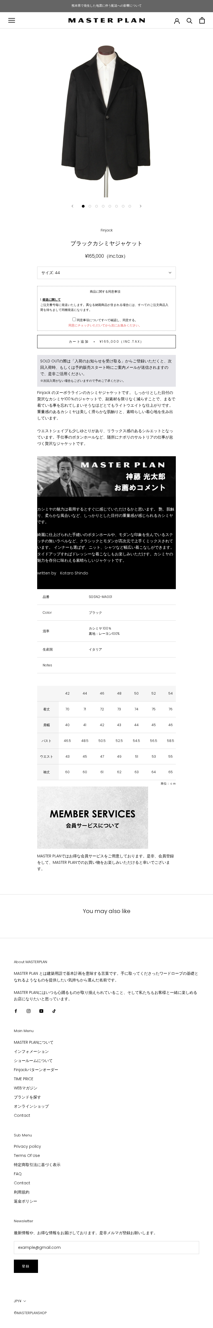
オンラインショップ (31, 1106)
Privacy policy (27, 1146)
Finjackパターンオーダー (36, 1069)
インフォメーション (31, 1051)
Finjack (107, 230)
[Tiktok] (54, 1011)
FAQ (18, 1174)
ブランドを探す (27, 1097)
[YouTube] (41, 1011)
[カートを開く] (202, 20)
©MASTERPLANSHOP (30, 1313)
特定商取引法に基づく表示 (37, 1164)
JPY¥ (17, 1301)
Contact (22, 1115)
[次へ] (140, 206)
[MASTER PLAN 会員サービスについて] (106, 818)
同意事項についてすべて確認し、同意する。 (107, 320)
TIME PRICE (23, 1079)
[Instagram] (29, 1011)
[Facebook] (16, 1011)
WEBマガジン (25, 1088)
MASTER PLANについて (34, 1042)
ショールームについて (33, 1060)
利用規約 (21, 1192)
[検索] (189, 20)
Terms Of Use (27, 1155)
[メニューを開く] (11, 20)
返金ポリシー (25, 1201)
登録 (26, 1266)
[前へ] (72, 206)
